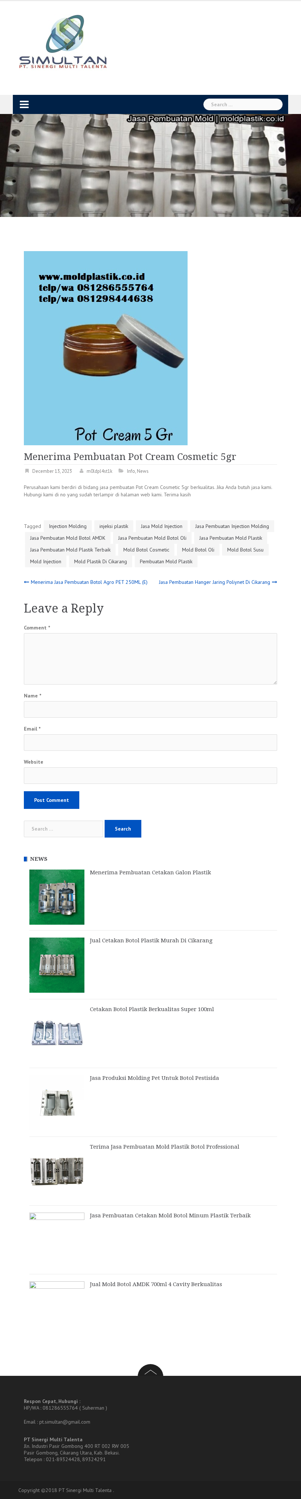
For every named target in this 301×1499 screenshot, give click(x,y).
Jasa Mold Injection (161, 526)
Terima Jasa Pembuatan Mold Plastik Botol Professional (164, 1146)
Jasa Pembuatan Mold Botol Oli (152, 538)
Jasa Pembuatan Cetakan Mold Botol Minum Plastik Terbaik (170, 1215)
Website (33, 762)
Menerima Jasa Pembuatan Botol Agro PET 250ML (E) (89, 582)
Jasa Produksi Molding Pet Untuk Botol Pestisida (154, 1078)
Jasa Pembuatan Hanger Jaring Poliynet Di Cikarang (214, 582)
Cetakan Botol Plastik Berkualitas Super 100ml (152, 1009)
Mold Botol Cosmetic (146, 549)
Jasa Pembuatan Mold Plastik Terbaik (70, 549)
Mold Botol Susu (245, 549)
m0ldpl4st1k (99, 471)
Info (131, 471)
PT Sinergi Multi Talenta (85, 1490)
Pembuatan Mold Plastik (166, 561)
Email (32, 728)
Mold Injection (45, 561)
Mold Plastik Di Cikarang (100, 561)
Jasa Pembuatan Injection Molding (232, 526)
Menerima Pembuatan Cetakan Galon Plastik (150, 872)
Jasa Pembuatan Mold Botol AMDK (67, 538)
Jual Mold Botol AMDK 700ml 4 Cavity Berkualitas (156, 1284)
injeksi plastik (113, 526)
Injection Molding (68, 526)
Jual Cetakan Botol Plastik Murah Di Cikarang (151, 940)
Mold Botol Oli (198, 549)
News (143, 471)
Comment (37, 627)
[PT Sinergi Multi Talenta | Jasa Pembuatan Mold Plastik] (62, 42)
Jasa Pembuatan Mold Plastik (230, 538)
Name (32, 695)
